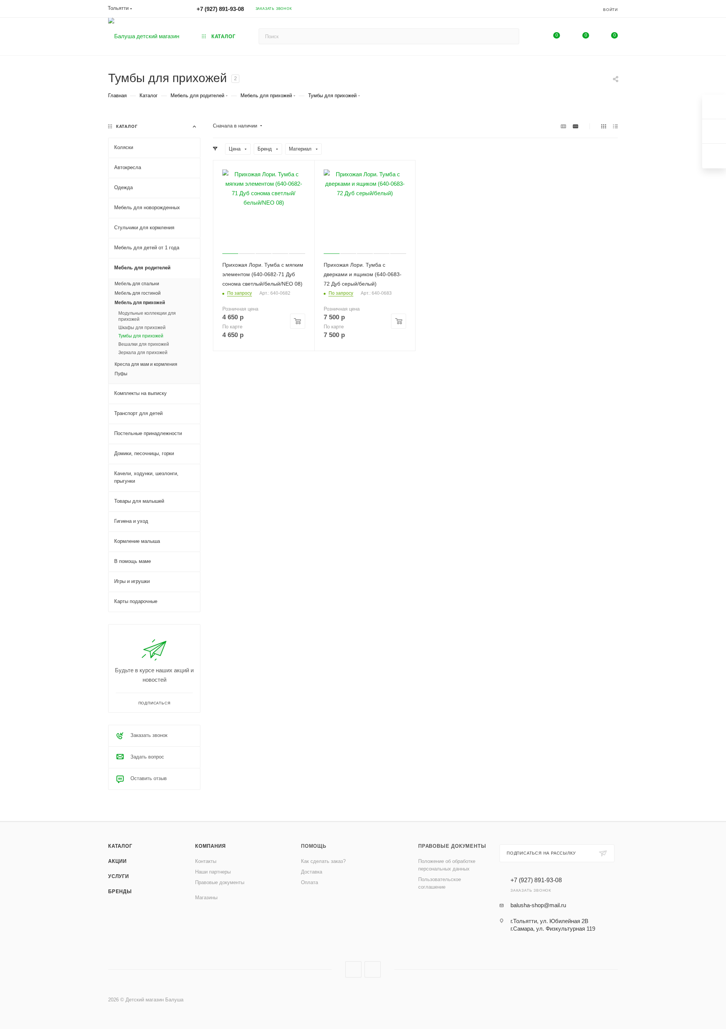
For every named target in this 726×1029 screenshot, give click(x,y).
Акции (117, 861)
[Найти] (510, 36)
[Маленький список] (563, 126)
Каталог (120, 846)
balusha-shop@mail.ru (538, 905)
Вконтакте (353, 969)
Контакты (205, 861)
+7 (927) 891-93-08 (220, 9)
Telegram (373, 969)
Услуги (118, 876)
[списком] (615, 126)
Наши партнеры (213, 872)
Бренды (120, 891)
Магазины (206, 897)
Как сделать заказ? (323, 861)
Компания (210, 846)
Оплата (309, 882)
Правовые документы (219, 882)
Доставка (311, 872)
